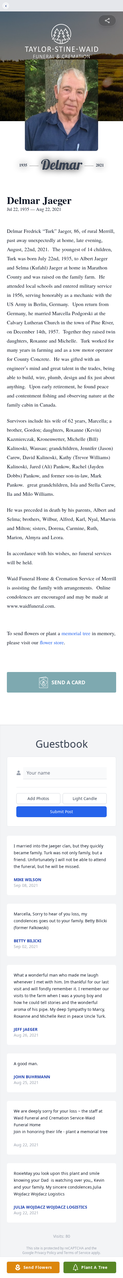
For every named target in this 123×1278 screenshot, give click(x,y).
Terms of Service (77, 1252)
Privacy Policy (45, 1252)
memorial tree (75, 633)
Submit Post (61, 811)
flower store (52, 642)
